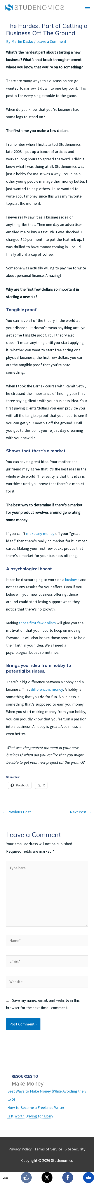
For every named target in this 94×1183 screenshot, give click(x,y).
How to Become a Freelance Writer (35, 1107)
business (72, 579)
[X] (47, 1177)
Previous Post (17, 811)
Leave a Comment (51, 41)
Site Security (75, 1149)
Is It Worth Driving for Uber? (30, 1116)
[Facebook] (67, 1177)
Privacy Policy (20, 1149)
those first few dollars (37, 622)
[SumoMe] (88, 1177)
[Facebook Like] (26, 1177)
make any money (40, 533)
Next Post (80, 811)
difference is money (47, 689)
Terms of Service (48, 1149)
